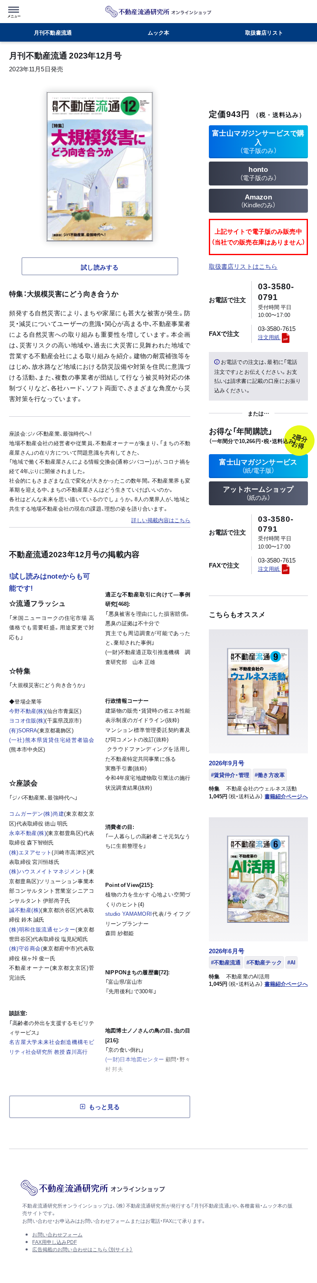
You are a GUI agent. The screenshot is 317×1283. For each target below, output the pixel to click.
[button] (14, 10)
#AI (291, 962)
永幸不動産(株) (27, 833)
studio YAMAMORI (128, 913)
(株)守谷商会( (25, 948)
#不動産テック (264, 962)
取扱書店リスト (264, 32)
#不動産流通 (226, 962)
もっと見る (104, 1106)
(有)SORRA (23, 730)
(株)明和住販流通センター (42, 929)
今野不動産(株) (27, 711)
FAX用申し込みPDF (54, 1241)
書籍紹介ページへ (286, 796)
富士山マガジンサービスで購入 (258, 141)
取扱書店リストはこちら (243, 266)
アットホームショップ (258, 493)
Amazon (258, 201)
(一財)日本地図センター (134, 1059)
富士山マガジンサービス (258, 466)
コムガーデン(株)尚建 (36, 813)
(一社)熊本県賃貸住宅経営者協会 (51, 740)
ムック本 (159, 32)
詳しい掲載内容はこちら (160, 520)
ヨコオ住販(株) (27, 720)
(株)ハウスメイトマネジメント (48, 871)
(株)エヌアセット (30, 852)
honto (258, 173)
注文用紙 (269, 337)
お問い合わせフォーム (57, 1234)
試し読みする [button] (99, 267)
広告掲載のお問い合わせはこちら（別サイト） (82, 1249)
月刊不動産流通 (53, 32)
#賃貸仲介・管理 (230, 775)
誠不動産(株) (24, 910)
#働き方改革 (270, 775)
